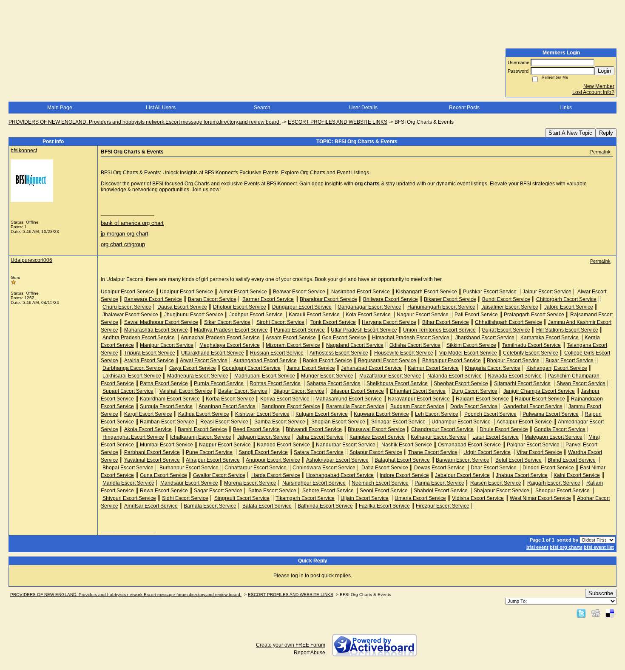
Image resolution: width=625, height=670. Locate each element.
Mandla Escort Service (128, 483)
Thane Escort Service (432, 452)
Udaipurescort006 (31, 260)
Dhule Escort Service (504, 429)
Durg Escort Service (474, 391)
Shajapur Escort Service (501, 491)
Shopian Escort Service (338, 422)
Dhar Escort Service (494, 468)
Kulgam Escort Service (321, 414)
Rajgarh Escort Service (553, 483)
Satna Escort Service (272, 491)
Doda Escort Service (473, 406)
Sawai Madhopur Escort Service (161, 322)
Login (604, 71)
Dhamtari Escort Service (418, 391)
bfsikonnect (24, 150)
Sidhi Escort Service (185, 498)
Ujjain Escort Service (365, 498)
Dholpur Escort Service (239, 307)
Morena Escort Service (250, 483)
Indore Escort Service (404, 475)
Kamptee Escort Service (377, 437)
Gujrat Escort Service (506, 330)
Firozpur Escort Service (442, 506)
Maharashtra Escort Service (156, 330)
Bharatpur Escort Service (328, 299)
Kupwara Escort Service (381, 414)
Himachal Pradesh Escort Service (410, 338)
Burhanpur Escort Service (189, 468)
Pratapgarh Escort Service (534, 315)
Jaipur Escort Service (547, 292)
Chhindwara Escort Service (324, 468)
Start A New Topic (570, 133)
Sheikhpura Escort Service (397, 383)
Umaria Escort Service (420, 498)
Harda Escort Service (275, 475)
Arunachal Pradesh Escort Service (220, 338)
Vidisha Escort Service (478, 498)
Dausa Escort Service (182, 307)
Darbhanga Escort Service (132, 368)
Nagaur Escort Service (423, 315)
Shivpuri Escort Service (129, 498)
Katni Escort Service (577, 475)
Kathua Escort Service (203, 414)
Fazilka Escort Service (384, 506)
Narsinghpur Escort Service (314, 483)
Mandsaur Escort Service (189, 483)
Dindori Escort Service (548, 468)
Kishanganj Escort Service (556, 368)
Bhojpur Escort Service (513, 360)
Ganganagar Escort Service (369, 307)
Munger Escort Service (327, 376)
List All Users (161, 108)
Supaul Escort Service (127, 391)
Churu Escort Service (126, 307)
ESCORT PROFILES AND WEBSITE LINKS (337, 122)
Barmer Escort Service (268, 299)
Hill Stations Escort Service (567, 330)
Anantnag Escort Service (227, 406)
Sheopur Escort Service (562, 491)
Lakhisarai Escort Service (131, 376)
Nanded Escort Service (283, 445)
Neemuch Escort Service (380, 483)
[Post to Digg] (595, 613)
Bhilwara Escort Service (390, 299)
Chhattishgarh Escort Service (508, 322)
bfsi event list (599, 547)
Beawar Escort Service (299, 292)
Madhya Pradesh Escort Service (231, 330)
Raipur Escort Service (540, 399)
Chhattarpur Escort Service (255, 468)
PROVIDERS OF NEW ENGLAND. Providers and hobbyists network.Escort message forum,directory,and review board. (145, 122)
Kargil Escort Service (148, 414)
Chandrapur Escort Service (442, 429)
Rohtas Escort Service (275, 383)
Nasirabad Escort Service (360, 292)
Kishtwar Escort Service (262, 414)
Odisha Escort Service (414, 345)
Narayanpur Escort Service (419, 399)
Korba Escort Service (230, 399)
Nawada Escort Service (515, 376)
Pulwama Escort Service (551, 414)
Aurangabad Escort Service (265, 360)
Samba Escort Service (279, 422)
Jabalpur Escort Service (462, 475)
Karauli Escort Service (314, 315)
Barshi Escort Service (202, 429)
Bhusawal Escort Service (376, 429)
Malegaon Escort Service (553, 437)
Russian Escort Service (277, 353)
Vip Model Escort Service (468, 353)
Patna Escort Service (164, 383)
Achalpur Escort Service (524, 422)
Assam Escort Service (291, 338)
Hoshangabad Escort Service (340, 475)
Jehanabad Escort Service (371, 368)
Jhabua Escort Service (522, 475)
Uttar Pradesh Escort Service (364, 330)
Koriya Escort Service (285, 399)
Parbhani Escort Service (152, 452)
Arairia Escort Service (149, 360)
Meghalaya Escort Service (229, 345)
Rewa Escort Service (164, 491)
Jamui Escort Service (311, 368)
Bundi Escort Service (506, 299)
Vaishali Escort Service (185, 391)
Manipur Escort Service (166, 345)
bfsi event (537, 547)
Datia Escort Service (384, 468)
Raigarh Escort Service (482, 399)
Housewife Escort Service (403, 353)
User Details (363, 108)
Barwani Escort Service (462, 460)
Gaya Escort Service (192, 368)
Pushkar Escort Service (490, 292)
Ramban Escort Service (167, 422)
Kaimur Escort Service (433, 368)
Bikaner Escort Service (450, 299)
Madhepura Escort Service (197, 376)
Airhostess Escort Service (339, 353)
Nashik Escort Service (406, 445)
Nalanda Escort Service (454, 376)
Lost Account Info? (593, 92)
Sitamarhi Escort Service (522, 383)
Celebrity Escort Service (530, 353)
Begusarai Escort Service (387, 360)
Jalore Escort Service (568, 307)
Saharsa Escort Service (334, 383)
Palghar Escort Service (533, 445)
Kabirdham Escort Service (170, 399)
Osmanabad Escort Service (469, 445)
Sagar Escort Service (218, 491)
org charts (367, 184)
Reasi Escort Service (224, 422)
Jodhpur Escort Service (256, 315)
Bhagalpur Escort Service (451, 360)
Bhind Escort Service (572, 460)
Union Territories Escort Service (439, 330)
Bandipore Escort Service (290, 406)
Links (566, 108)
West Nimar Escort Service (540, 498)
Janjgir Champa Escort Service (539, 391)
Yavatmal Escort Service (152, 460)
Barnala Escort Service (210, 506)
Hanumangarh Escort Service (441, 307)
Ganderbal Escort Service (532, 406)
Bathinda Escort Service (325, 506)
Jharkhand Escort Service (484, 338)
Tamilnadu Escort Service (531, 345)
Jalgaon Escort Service (263, 437)
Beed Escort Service (256, 429)
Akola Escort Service (148, 429)
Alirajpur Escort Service (213, 460)
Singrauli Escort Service (242, 498)
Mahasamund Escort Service (348, 399)
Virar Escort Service (539, 452)
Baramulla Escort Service (355, 406)
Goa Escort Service (344, 338)
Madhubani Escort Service (264, 376)
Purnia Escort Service (219, 383)
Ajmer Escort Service (243, 292)
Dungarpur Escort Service (302, 307)
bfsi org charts (566, 547)
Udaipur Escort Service (127, 292)
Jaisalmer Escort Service (509, 307)
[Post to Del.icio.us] (609, 613)
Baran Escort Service (212, 299)
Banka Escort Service (327, 360)
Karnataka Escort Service (549, 338)
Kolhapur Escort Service (438, 437)
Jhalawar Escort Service (130, 315)
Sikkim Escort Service (471, 345)
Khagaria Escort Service (492, 368)
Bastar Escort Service (242, 391)
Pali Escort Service (476, 315)
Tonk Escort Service (333, 322)
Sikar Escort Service (227, 322)
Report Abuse (309, 653)
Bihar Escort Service (445, 322)
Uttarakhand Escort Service (212, 353)
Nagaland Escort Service (355, 345)
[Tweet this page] (581, 613)
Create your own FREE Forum (290, 645)
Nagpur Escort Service (225, 445)
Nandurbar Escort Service (345, 445)
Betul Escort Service (518, 460)
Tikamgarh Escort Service (305, 498)
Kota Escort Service (368, 315)
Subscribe (600, 593)
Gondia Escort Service (559, 429)
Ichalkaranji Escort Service (200, 437)
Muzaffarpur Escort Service (390, 376)
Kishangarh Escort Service (426, 292)
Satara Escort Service (319, 452)
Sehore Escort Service (328, 491)
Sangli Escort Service (263, 452)
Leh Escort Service (436, 414)
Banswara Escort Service (153, 299)
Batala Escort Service (267, 506)
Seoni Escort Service (384, 491)
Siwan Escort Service (581, 383)
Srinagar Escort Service (398, 422)
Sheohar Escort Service (461, 383)
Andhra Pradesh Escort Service (138, 338)
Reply (606, 133)
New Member (598, 86)
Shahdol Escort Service (441, 491)
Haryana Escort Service (389, 322)
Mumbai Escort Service (166, 445)
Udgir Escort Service (487, 452)
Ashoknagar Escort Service (337, 460)
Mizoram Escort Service (293, 345)
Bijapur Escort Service (298, 391)
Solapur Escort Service (375, 452)
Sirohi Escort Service (280, 322)
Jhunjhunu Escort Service (193, 315)
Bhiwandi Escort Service (314, 429)
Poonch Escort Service (490, 414)
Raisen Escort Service (495, 483)
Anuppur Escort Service (273, 460)
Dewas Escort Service (439, 468)
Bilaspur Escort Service (357, 391)
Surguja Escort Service (166, 406)
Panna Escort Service (439, 483)
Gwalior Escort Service (219, 475)
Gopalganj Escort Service (251, 368)
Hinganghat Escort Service (133, 437)
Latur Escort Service (495, 437)
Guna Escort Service (163, 475)
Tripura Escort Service (149, 353)
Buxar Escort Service (569, 360)
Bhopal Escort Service (127, 468)
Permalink (600, 151)
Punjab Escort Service (299, 330)
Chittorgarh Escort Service (566, 299)
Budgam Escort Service (417, 406)
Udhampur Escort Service (461, 422)
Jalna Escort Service (320, 437)
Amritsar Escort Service (151, 506)
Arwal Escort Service (203, 360)
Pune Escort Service (209, 452)
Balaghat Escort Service (402, 460)
